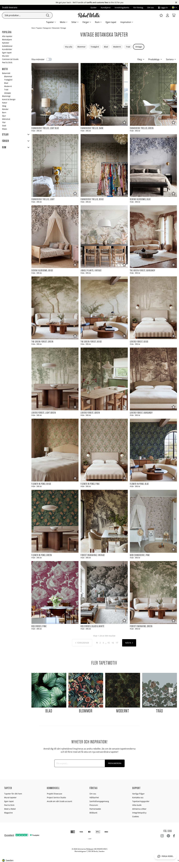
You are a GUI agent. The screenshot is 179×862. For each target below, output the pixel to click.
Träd (128, 46)
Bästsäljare (7, 39)
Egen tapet (111, 22)
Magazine (8, 812)
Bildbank (93, 812)
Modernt (117, 46)
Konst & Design (8, 99)
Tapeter (50, 22)
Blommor (81, 46)
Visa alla (68, 46)
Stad (4, 125)
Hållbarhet (94, 797)
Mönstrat (6, 119)
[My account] (167, 15)
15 (108, 643)
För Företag (138, 7)
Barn (4, 112)
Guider (94, 7)
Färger (86, 22)
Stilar (74, 22)
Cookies (135, 816)
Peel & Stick (7, 62)
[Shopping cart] (174, 15)
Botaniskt (55, 28)
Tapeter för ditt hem (13, 793)
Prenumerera (114, 763)
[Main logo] (89, 15)
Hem (33, 28)
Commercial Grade (10, 59)
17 (117, 643)
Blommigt (6, 96)
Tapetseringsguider (140, 801)
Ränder (5, 109)
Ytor (4, 122)
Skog (4, 106)
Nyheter (5, 43)
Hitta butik (136, 805)
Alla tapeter (7, 36)
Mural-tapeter (10, 797)
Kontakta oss (137, 797)
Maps (4, 129)
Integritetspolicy (139, 812)
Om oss (150, 7)
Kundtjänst (105, 7)
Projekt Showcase (54, 793)
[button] (173, 7)
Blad (106, 46)
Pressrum (94, 805)
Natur (4, 102)
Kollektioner (7, 46)
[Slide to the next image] (171, 690)
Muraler (5, 56)
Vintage (138, 46)
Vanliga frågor (138, 793)
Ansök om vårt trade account (59, 801)
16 (113, 643)
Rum (97, 22)
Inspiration (125, 22)
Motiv (62, 22)
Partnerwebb (95, 809)
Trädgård (95, 46)
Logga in (164, 7)
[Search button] (48, 15)
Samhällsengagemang (99, 801)
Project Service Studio (56, 797)
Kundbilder (7, 49)
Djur (4, 115)
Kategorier (47, 28)
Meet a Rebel (10, 809)
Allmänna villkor (139, 809)
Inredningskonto (122, 7)
